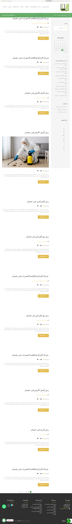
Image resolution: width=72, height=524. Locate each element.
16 (66, 48)
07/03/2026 (47, 62)
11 (62, 46)
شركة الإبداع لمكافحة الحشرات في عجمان (30, 18)
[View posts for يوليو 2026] (66, 38)
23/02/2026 (47, 206)
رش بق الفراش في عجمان (37, 236)
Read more (42, 38)
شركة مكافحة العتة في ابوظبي (61, 86)
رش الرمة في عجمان (40, 429)
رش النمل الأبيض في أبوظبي (61, 106)
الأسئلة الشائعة (25, 504)
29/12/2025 (47, 438)
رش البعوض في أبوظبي (62, 111)
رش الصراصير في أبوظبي (62, 109)
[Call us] (69, 521)
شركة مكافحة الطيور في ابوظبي (61, 88)
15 (54, 46)
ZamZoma (17, 520)
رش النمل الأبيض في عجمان (37, 93)
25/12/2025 (47, 473)
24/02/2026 (47, 170)
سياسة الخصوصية (24, 505)
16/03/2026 (47, 27)
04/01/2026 (47, 399)
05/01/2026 (47, 359)
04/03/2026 (47, 101)
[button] (4, 506)
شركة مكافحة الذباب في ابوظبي (61, 95)
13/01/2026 (47, 285)
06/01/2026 (47, 324)
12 (60, 46)
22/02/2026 (47, 245)
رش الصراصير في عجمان (38, 201)
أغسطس (60, 37)
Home (68, 15)
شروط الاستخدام (25, 507)
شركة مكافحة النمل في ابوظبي (61, 75)
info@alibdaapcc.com (64, 508)
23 (66, 50)
